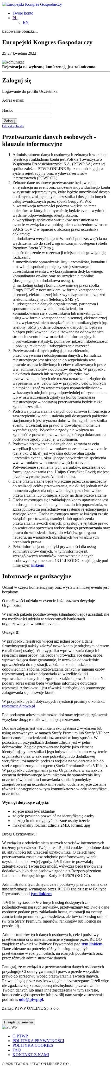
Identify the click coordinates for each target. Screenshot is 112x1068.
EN (26, 22)
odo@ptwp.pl (31, 999)
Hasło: (7, 110)
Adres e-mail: (13, 100)
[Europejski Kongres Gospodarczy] (32, 4)
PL (15, 18)
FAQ (17, 1050)
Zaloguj (9, 121)
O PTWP (20, 1036)
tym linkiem (41, 893)
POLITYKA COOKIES (33, 1045)
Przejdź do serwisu (18, 1022)
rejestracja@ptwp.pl (18, 706)
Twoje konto (23, 13)
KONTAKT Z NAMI (31, 1054)
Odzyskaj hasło (13, 126)
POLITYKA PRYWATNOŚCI (38, 1040)
